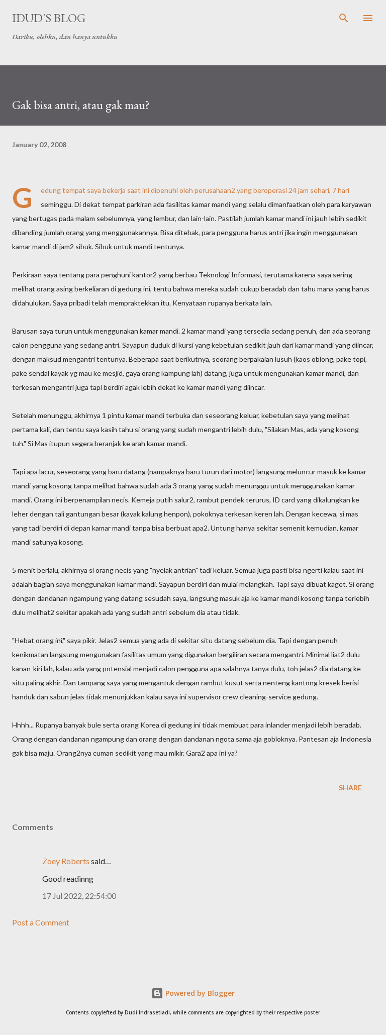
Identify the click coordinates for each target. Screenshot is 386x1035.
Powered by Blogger (199, 993)
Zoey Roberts (65, 861)
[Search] (344, 18)
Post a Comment (40, 922)
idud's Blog (48, 18)
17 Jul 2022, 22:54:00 (79, 895)
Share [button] (350, 787)
